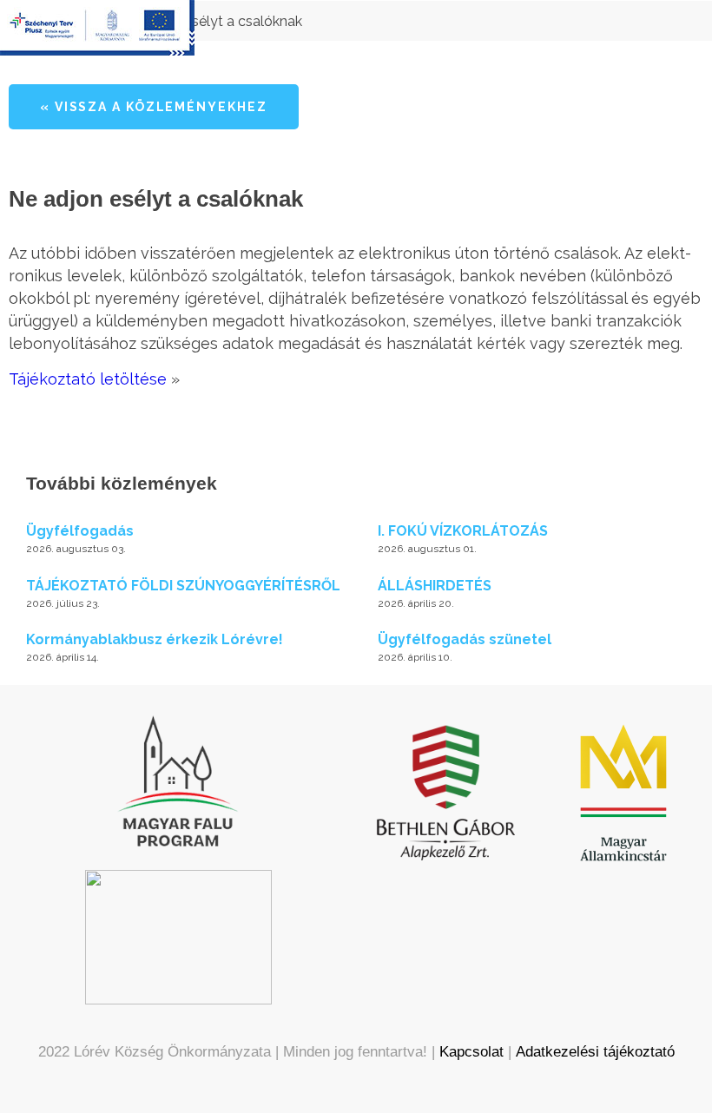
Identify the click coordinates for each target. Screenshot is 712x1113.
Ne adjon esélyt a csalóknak (212, 21)
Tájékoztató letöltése (88, 379)
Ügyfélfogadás (80, 531)
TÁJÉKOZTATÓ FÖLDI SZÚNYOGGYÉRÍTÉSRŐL (183, 585)
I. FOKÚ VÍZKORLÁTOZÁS (463, 531)
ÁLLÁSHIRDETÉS (434, 585)
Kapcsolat (471, 1052)
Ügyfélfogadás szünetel (464, 639)
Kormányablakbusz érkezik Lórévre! (154, 639)
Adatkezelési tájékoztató (595, 1052)
